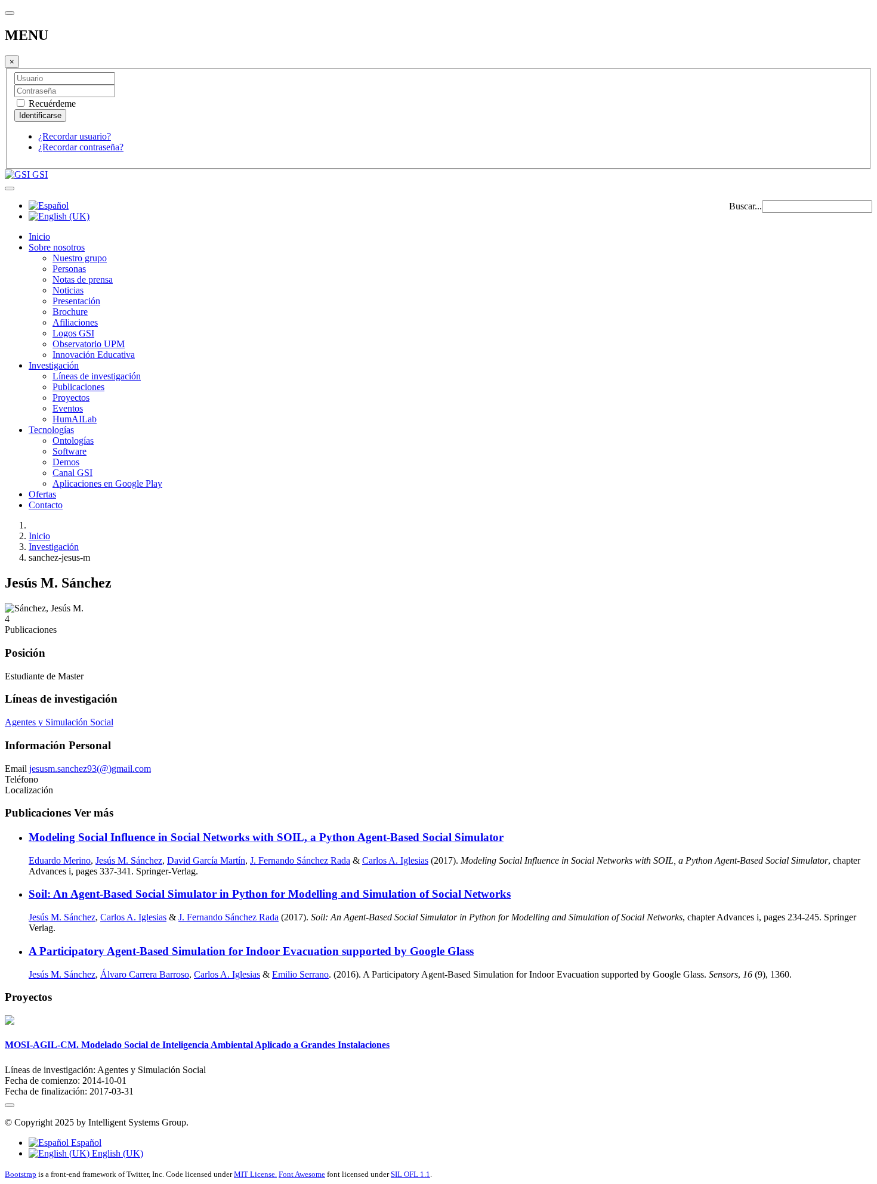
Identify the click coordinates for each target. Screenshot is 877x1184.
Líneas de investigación (97, 376)
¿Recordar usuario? (74, 136)
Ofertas (42, 494)
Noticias (68, 290)
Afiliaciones (75, 322)
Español (85, 1142)
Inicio (39, 236)
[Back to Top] (9, 1105)
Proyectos (71, 397)
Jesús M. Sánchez (128, 860)
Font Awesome (302, 1174)
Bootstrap (20, 1174)
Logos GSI (73, 333)
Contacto (46, 505)
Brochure (70, 312)
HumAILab (75, 419)
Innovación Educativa (94, 355)
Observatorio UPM (89, 344)
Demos (66, 462)
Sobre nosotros (57, 247)
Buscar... (745, 206)
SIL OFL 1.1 (410, 1174)
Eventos (68, 408)
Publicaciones (78, 387)
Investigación (54, 365)
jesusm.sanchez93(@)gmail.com (90, 768)
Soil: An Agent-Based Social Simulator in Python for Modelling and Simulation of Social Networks (270, 894)
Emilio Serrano (300, 974)
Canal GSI (72, 473)
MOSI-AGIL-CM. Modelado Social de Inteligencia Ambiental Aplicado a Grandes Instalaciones (197, 1045)
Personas (69, 269)
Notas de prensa (83, 279)
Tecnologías (51, 430)
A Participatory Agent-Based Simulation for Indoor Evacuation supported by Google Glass (251, 951)
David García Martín (206, 860)
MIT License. (255, 1174)
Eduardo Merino (60, 860)
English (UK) (116, 1153)
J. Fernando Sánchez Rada (300, 860)
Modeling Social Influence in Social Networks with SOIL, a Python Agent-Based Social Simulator (266, 837)
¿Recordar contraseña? (80, 147)
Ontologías (73, 440)
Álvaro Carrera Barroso (144, 974)
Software (70, 451)
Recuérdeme (51, 103)
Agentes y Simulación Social (59, 722)
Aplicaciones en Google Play (107, 483)
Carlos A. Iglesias (395, 860)
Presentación (76, 301)
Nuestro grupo (80, 258)
